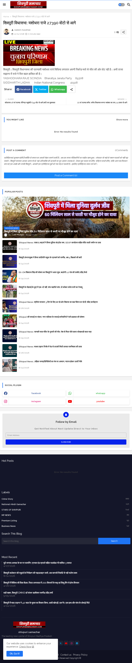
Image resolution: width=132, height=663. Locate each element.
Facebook (25, 89)
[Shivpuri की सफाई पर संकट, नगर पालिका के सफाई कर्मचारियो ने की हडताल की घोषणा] (9, 320)
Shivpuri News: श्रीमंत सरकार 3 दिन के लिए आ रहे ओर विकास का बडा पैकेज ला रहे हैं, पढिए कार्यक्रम (58, 302)
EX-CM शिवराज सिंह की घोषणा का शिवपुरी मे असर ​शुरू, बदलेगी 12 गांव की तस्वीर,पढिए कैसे (53, 272)
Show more (122, 119)
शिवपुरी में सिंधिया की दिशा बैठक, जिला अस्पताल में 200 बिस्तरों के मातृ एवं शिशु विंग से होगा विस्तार (41, 582)
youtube (100, 401)
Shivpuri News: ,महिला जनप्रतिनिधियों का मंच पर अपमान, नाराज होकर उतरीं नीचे (50, 361)
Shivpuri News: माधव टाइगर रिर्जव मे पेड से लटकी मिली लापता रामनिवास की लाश (50, 346)
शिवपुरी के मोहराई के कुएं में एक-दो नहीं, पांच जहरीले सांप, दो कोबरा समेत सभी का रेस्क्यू (50, 287)
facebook (36, 393)
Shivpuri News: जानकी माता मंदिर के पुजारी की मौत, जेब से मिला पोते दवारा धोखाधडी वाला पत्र (55, 332)
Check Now (25, 646)
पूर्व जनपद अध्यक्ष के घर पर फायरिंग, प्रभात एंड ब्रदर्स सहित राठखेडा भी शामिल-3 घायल (37, 563)
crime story (65, 499)
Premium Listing (65, 520)
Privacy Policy (80, 654)
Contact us (65, 654)
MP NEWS (65, 515)
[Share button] (71, 89)
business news (65, 526)
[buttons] (60, 643)
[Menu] (4, 4)
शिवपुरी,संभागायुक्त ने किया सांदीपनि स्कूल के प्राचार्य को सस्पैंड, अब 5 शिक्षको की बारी (50, 257)
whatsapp (100, 393)
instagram (36, 401)
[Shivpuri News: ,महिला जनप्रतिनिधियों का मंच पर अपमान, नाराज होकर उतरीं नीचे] (9, 365)
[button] (121, 4)
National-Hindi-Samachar (65, 504)
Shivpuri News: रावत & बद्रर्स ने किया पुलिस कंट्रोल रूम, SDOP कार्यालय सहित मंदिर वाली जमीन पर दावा (60, 242)
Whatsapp (59, 89)
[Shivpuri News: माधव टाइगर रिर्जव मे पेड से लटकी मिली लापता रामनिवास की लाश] (9, 350)
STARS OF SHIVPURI (65, 510)
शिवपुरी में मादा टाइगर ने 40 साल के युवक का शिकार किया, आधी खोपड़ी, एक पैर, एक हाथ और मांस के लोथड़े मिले (47, 602)
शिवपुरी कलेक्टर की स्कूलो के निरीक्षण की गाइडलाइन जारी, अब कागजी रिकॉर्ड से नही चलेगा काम (40, 573)
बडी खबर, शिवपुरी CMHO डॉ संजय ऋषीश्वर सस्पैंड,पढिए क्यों (28, 592)
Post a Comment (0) (66, 175)
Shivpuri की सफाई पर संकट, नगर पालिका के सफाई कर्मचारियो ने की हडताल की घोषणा (51, 317)
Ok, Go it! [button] (15, 653)
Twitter (43, 89)
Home (6, 16)
